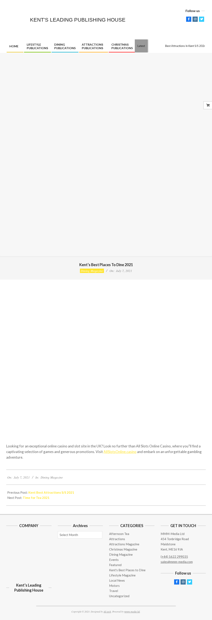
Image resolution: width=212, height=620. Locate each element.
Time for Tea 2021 (36, 497)
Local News (117, 580)
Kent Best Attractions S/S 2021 (51, 492)
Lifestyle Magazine (122, 575)
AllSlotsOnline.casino (120, 451)
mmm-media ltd (132, 611)
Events (114, 560)
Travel (113, 591)
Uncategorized (119, 596)
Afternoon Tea (119, 534)
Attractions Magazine (124, 544)
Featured (115, 565)
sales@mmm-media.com (177, 562)
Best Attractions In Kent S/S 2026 (185, 46)
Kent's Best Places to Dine (127, 570)
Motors (114, 585)
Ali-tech (107, 611)
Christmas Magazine (123, 549)
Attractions (117, 539)
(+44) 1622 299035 (174, 556)
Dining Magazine (92, 271)
